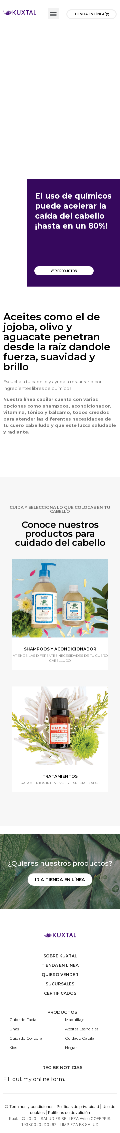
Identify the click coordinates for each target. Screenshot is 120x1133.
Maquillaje (74, 1019)
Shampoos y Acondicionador (60, 648)
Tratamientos (60, 776)
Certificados (60, 993)
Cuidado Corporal (26, 1038)
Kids (13, 1047)
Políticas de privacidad (78, 1106)
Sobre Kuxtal (60, 955)
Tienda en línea (60, 965)
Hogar (71, 1047)
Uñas (14, 1028)
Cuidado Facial (23, 1019)
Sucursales (60, 983)
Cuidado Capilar (80, 1038)
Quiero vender (60, 974)
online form (48, 1079)
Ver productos (64, 271)
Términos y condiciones (31, 1106)
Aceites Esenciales (81, 1028)
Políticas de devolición (69, 1112)
